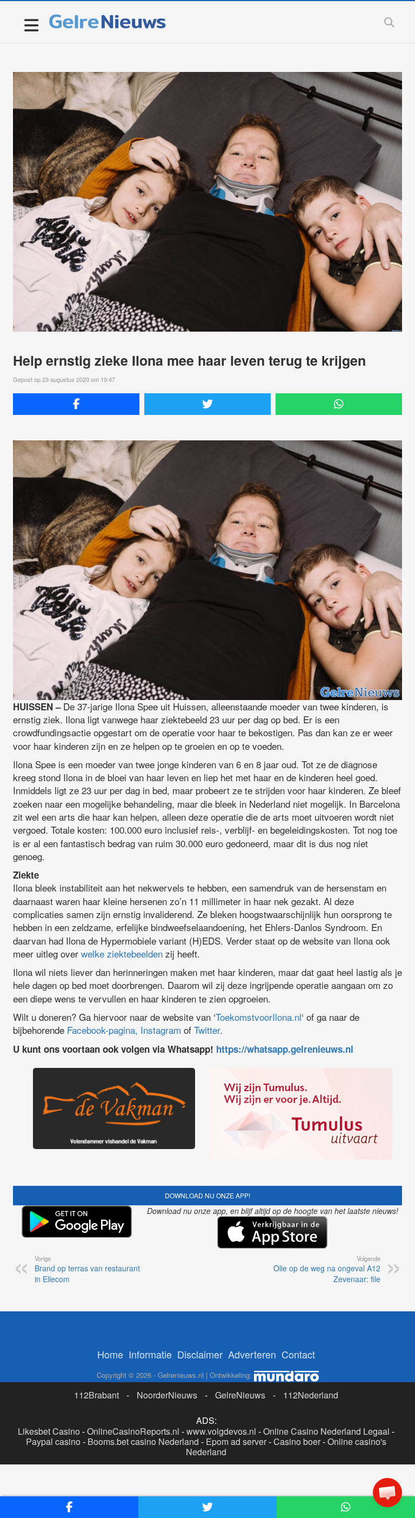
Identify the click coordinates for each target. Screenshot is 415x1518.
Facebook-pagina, (102, 1030)
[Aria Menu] (31, 24)
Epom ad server (236, 1441)
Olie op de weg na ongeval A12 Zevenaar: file (326, 1269)
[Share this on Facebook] (76, 404)
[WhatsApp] (339, 404)
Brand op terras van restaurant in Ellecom (87, 1269)
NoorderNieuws (167, 1395)
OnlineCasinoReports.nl (133, 1431)
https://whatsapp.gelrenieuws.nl (284, 1048)
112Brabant (96, 1395)
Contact (298, 1354)
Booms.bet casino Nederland (143, 1441)
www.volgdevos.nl (221, 1431)
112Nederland (310, 1395)
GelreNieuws (240, 1395)
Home (110, 1354)
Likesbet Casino (49, 1431)
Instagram (160, 1030)
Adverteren (252, 1354)
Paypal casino (53, 1441)
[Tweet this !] (207, 404)
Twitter (207, 1030)
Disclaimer (200, 1354)
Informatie (150, 1354)
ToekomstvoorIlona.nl (259, 1017)
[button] (387, 1492)
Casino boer (296, 1441)
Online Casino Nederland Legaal (326, 1431)
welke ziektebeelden (122, 953)
